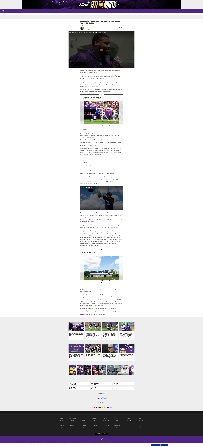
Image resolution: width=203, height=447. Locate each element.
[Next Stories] (133, 370)
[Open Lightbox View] (101, 116)
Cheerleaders (140, 425)
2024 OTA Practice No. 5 (87, 252)
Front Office (61, 427)
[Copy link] (121, 27)
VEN (84, 418)
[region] (101, 445)
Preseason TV (84, 427)
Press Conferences (84, 420)
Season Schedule (128, 416)
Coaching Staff (62, 425)
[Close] (201, 445)
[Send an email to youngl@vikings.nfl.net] (90, 29)
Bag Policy (105, 418)
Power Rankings (72, 425)
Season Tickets (117, 416)
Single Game (117, 418)
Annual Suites (117, 423)
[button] (101, 50)
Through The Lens (94, 418)
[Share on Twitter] (117, 27)
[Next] (109, 125)
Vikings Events (129, 418)
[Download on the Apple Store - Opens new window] (97, 434)
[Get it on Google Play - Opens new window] (105, 434)
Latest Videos (84, 416)
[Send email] (119, 27)
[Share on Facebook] (115, 27)
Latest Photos (95, 416)
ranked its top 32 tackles (103, 75)
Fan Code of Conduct (106, 420)
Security (106, 427)
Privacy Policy (86, 445)
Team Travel (95, 425)
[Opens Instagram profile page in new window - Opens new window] (88, 29)
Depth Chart (61, 418)
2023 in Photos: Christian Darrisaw (90, 97)
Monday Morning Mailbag (72, 418)
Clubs (117, 427)
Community (140, 416)
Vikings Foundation (140, 418)
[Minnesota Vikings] (101, 439)
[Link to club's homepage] (3, 11)
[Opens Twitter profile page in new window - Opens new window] (86, 29)
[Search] (181, 11)
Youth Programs (140, 423)
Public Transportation (106, 425)
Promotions (140, 427)
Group (117, 420)
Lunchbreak (72, 420)
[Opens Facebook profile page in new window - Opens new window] (85, 29)
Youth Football (140, 420)
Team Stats (61, 423)
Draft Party (128, 423)
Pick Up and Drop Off (106, 423)
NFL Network (84, 423)
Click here (82, 314)
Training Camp (129, 420)
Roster (62, 416)
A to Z (106, 416)
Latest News (72, 416)
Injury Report (62, 420)
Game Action (95, 420)
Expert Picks (72, 423)
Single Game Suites (117, 425)
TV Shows (84, 425)
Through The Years (95, 423)
